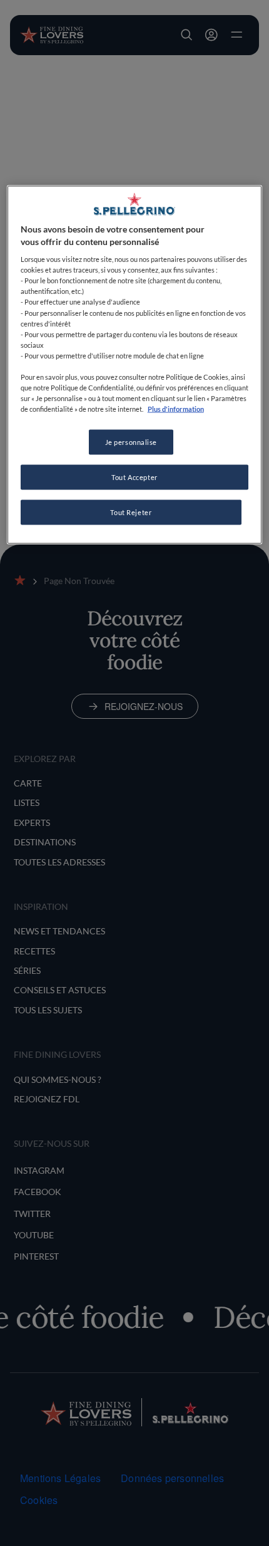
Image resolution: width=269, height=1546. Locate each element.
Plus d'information (176, 409)
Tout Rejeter (130, 512)
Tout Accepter (134, 477)
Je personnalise (131, 442)
